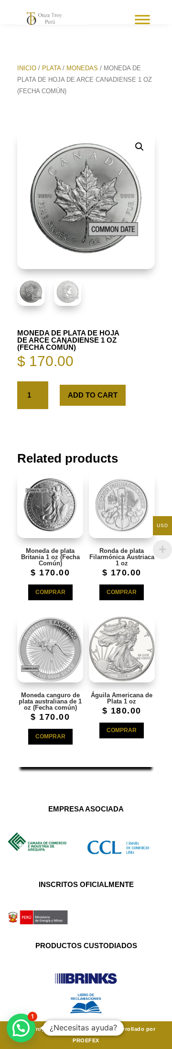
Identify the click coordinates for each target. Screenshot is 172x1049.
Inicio (26, 68)
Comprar (50, 592)
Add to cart (93, 395)
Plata (51, 68)
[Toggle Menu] (142, 19)
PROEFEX (86, 1040)
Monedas (82, 68)
